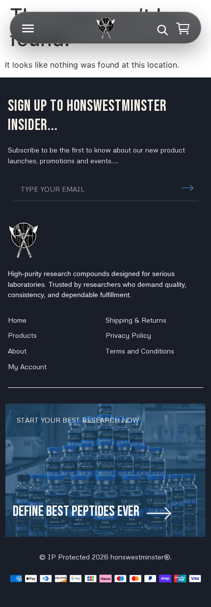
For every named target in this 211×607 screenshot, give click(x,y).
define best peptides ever (76, 511)
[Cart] (183, 28)
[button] (28, 28)
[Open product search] (162, 30)
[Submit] (187, 188)
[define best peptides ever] (159, 513)
